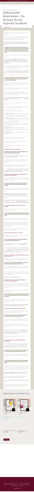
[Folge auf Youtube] (27, 3)
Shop (22, 170)
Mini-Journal (20, 277)
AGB (18, 483)
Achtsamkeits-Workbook (12, 201)
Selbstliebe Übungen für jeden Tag (9, 471)
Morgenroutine (26, 137)
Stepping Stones (16, 244)
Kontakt (15, 483)
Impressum (5, 483)
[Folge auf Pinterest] (28, 3)
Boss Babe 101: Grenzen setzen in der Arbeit (11, 462)
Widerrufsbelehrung (6, 484)
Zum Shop (6, 439)
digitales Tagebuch (22, 98)
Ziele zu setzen (11, 258)
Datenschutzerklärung (10, 483)
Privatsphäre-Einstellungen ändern (14, 484)
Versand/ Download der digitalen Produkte (24, 483)
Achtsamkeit (25, 336)
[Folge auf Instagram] (30, 3)
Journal (8, 72)
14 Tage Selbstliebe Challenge (14, 137)
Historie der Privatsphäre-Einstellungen (25, 484)
